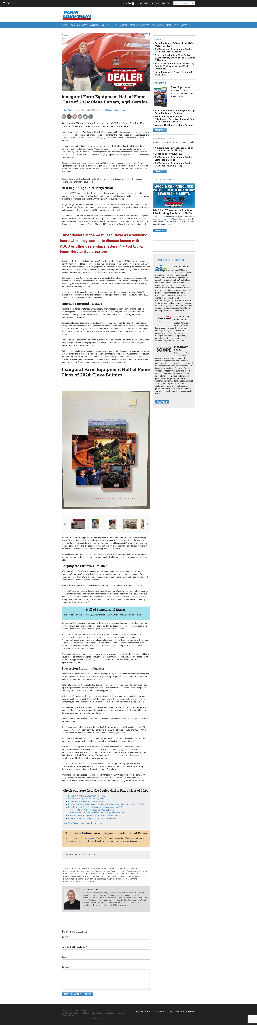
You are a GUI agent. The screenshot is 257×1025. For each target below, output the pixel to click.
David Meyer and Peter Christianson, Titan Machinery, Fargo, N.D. (95, 807)
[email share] (85, 116)
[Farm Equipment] (160, 97)
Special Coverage (119, 25)
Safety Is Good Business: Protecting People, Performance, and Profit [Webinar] (174, 66)
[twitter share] (69, 116)
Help (176, 25)
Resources (82, 25)
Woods (95, 882)
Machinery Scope (181, 348)
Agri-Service (70, 871)
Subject (65, 957)
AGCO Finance (131, 868)
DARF (67, 874)
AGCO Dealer (117, 868)
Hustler (88, 877)
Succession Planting (105, 879)
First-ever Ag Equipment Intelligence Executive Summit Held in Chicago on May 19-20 (175, 119)
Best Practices (108, 110)
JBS (105, 877)
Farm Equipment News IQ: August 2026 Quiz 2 (173, 73)
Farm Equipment (94, 874)
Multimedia (95, 25)
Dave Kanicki (68, 110)
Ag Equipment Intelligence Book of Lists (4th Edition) (174, 158)
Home (169, 1011)
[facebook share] (64, 116)
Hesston (142, 874)
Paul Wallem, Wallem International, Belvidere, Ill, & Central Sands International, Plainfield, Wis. (107, 804)
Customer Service (142, 1011)
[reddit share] (74, 116)
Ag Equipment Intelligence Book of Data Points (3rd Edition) (174, 164)
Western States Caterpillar (77, 882)
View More (159, 130)
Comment (66, 967)
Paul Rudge (69, 879)
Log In (156, 3)
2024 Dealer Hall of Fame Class (87, 868)
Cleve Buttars (103, 871)
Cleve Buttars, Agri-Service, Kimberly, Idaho (86, 799)
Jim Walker (115, 877)
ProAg (80, 879)
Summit (105, 25)
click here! (139, 615)
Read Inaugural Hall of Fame (82, 823)
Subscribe (185, 25)
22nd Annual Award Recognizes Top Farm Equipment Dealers (175, 111)
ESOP (82, 874)
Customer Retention (138, 871)
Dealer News (120, 110)
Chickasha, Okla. (96, 813)
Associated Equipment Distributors (167, 219)
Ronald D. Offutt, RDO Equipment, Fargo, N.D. (87, 796)
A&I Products (182, 266)
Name (65, 937)
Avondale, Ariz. (91, 810)
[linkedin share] (80, 116)
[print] (90, 116)
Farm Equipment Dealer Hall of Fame (120, 874)
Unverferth (133, 879)
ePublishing (98, 1018)
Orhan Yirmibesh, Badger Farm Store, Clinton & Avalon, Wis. (93, 815)
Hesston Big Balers (73, 877)
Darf (74, 874)
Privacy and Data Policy (184, 1011)
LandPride (135, 877)
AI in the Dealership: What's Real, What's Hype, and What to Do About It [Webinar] (175, 57)
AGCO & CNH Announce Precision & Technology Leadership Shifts (173, 212)
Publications (157, 25)
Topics (9, 3)
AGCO (106, 868)
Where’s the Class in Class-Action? (174, 125)
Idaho (97, 877)
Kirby (125, 877)
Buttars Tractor (86, 871)
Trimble (121, 879)
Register (166, 3)
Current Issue (158, 1011)
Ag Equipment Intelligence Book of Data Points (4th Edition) (174, 50)
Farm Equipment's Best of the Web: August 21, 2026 (174, 44)
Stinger (90, 879)
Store (168, 25)
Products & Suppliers (139, 25)
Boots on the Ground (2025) (169, 153)
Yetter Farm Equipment (181, 318)
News (72, 25)
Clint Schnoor (119, 871)
